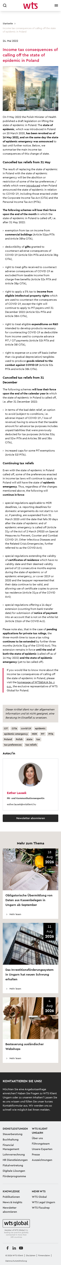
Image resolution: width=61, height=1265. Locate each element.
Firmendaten (44, 1255)
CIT (6, 728)
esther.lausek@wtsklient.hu (21, 804)
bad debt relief (33, 410)
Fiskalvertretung (13, 1165)
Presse (36, 1154)
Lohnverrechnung (14, 1154)
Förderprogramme (14, 1176)
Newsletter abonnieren (30, 818)
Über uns (37, 1138)
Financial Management (11, 1147)
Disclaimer (30, 1255)
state (29, 739)
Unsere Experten (42, 1149)
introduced (33, 185)
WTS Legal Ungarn (43, 1202)
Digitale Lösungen (14, 1171)
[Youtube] (21, 1248)
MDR (34, 734)
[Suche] (5, 5)
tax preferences (13, 745)
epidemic (40, 728)
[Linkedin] (14, 1248)
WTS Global (39, 1197)
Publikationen (11, 1197)
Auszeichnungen (42, 1160)
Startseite (8, 23)
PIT (42, 734)
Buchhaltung (10, 1139)
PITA (50, 734)
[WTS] (16, 1228)
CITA (14, 728)
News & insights (12, 1202)
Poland (8, 739)
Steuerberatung (12, 1134)
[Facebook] (7, 1248)
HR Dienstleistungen (15, 1160)
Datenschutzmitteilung (16, 1261)
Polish (19, 739)
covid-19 (26, 728)
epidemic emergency (16, 734)
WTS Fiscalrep (41, 1207)
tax (38, 739)
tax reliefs (31, 745)
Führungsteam (41, 1143)
